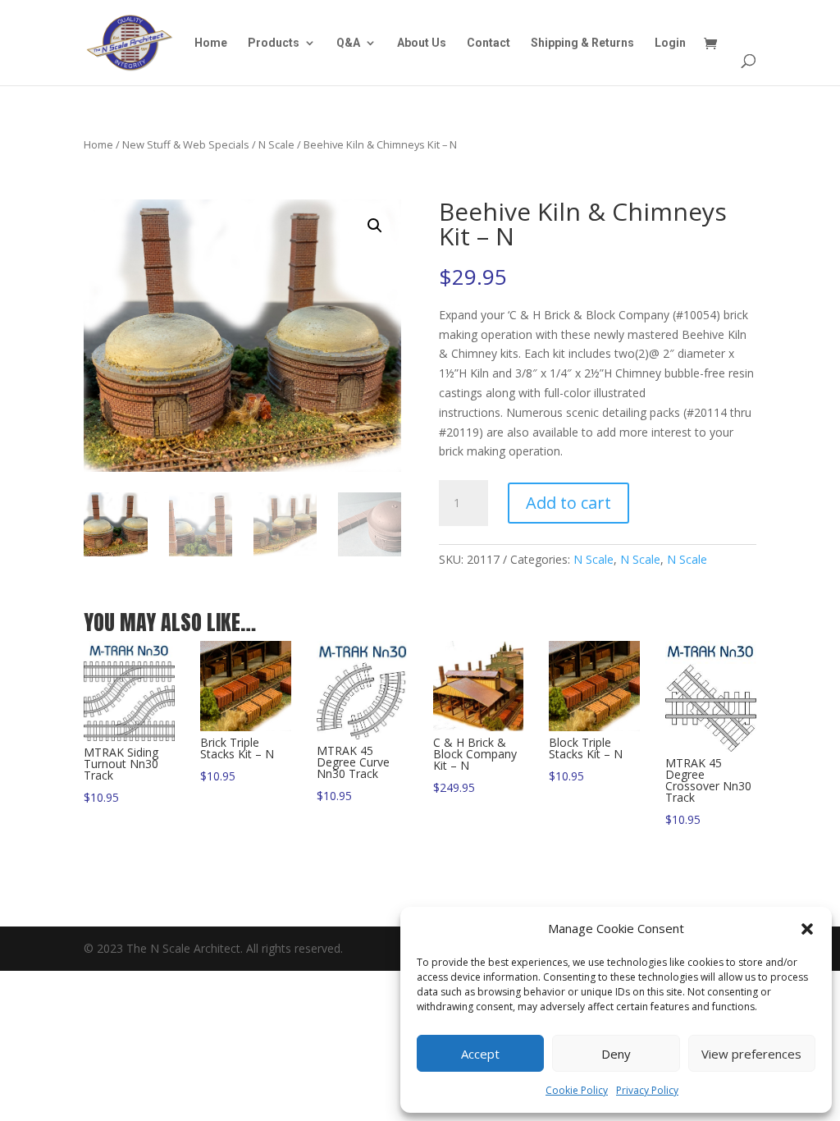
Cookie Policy (577, 1090)
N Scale (276, 144)
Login (670, 43)
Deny (616, 1054)
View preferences (751, 1054)
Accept (480, 1054)
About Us (421, 43)
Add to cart (568, 503)
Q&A (348, 43)
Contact (488, 43)
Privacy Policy (647, 1090)
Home (210, 43)
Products (273, 43)
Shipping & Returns (582, 43)
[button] (807, 929)
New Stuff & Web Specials (185, 144)
